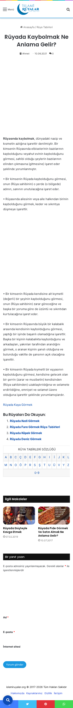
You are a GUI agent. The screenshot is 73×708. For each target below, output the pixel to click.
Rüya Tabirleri (45, 27)
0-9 (36, 473)
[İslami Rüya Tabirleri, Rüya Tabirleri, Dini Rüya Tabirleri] (28, 9)
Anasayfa (28, 27)
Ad (6, 617)
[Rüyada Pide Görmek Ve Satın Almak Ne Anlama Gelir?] (54, 516)
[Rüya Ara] (68, 10)
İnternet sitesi (11, 646)
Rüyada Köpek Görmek (26, 433)
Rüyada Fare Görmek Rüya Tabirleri (35, 427)
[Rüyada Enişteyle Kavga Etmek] (19, 516)
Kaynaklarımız (34, 693)
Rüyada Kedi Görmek (25, 421)
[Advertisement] (36, 98)
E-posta (9, 632)
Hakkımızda (17, 693)
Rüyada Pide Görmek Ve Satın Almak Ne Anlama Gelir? (53, 532)
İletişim (58, 693)
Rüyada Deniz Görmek (25, 439)
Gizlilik (48, 693)
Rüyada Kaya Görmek (17, 405)
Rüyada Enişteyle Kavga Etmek (15, 530)
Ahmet (25, 53)
